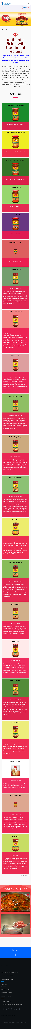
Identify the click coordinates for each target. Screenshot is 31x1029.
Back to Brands (6, 29)
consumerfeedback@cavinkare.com (12, 1004)
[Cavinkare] (6, 3)
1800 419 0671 (7, 1001)
